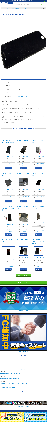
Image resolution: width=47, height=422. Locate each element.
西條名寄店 (24, 231)
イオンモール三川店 (40, 197)
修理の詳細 (8, 168)
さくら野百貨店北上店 (25, 266)
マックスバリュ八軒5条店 (25, 164)
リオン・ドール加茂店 (40, 266)
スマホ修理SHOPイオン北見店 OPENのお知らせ (11, 373)
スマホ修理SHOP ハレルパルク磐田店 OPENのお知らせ (12, 369)
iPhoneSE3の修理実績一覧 (24, 275)
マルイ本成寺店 (10, 231)
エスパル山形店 (10, 266)
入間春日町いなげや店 (10, 197)
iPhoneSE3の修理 (10, 156)
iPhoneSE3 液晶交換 (22, 140)
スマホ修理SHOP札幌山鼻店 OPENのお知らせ (10, 378)
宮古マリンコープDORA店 (25, 197)
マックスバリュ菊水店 (10, 164)
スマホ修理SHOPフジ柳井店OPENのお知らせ (10, 387)
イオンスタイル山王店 (40, 231)
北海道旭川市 (18, 85)
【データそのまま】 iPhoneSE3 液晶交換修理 (8, 208)
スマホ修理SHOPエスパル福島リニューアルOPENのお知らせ (13, 383)
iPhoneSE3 (18, 82)
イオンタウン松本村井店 (40, 164)
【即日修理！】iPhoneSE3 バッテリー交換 (38, 241)
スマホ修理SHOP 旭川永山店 (22, 96)
